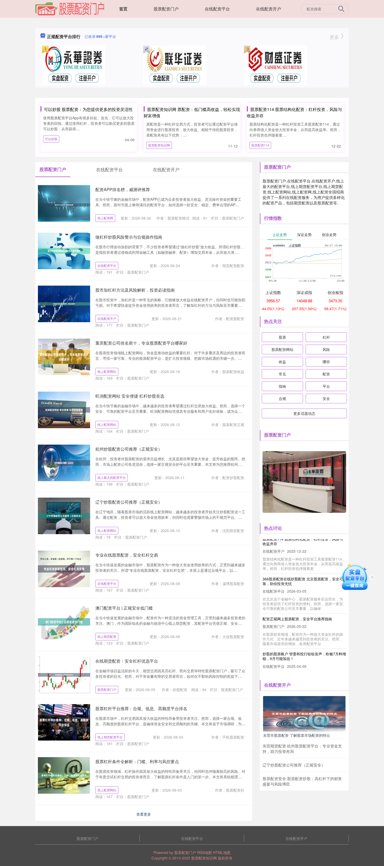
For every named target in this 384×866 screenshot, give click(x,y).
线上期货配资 (106, 636)
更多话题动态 (304, 413)
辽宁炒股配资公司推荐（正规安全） (128, 502)
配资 (326, 373)
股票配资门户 (166, 9)
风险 (326, 349)
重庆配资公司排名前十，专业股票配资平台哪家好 (141, 343)
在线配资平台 (217, 9)
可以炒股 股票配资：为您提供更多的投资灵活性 (88, 109)
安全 (326, 398)
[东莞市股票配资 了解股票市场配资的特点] (304, 713)
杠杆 (326, 337)
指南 (282, 386)
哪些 (326, 361)
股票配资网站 (282, 349)
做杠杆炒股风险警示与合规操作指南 (128, 237)
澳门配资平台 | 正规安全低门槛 (124, 608)
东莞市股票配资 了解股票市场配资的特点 (296, 735)
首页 (123, 9)
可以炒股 (51, 139)
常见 (282, 373)
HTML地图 (221, 852)
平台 (326, 386)
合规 (282, 398)
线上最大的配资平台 (111, 477)
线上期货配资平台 (110, 737)
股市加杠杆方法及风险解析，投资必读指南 (135, 290)
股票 (282, 337)
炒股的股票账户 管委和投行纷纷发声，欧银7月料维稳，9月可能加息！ (304, 647)
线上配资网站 (106, 371)
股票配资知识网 (159, 145)
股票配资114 (260, 145)
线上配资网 (105, 218)
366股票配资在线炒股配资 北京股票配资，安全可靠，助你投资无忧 (303, 572)
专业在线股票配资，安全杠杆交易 (126, 555)
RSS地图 (204, 852)
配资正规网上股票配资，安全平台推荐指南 (297, 609)
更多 (335, 36)
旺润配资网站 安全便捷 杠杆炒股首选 (129, 396)
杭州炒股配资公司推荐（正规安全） (128, 449)
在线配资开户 (268, 9)
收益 (282, 361)
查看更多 (143, 814)
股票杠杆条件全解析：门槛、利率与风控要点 (137, 761)
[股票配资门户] (69, 8)
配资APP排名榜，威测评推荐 (122, 189)
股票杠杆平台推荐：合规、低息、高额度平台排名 (141, 708)
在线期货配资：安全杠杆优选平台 (126, 661)
